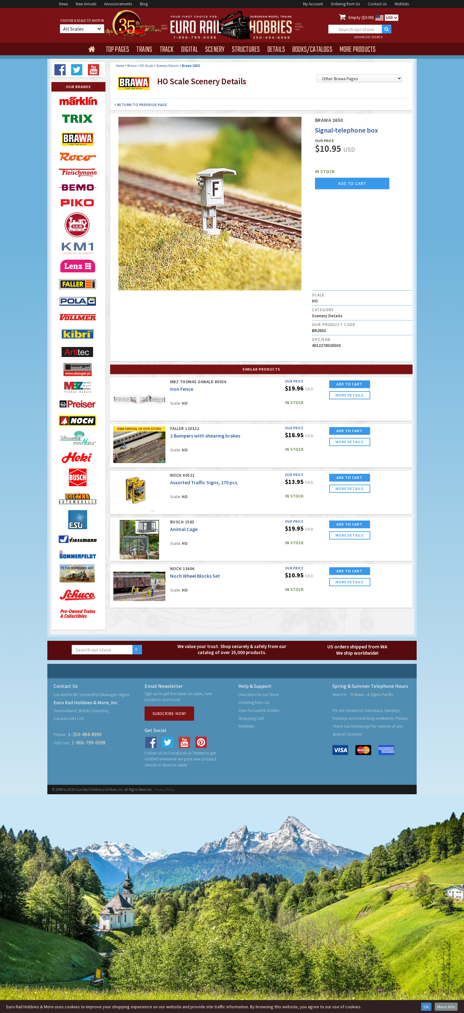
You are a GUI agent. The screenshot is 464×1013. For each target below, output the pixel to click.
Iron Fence (181, 389)
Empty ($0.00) (361, 17)
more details (350, 395)
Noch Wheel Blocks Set (195, 576)
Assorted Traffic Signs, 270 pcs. (204, 482)
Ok (426, 1007)
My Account (313, 4)
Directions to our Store (258, 694)
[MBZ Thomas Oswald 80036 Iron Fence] (139, 399)
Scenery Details (167, 65)
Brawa (132, 65)
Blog (144, 4)
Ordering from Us (345, 4)
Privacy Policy (164, 789)
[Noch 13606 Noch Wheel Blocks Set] (139, 586)
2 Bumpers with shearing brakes (205, 435)
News (63, 4)
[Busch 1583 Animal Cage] (139, 539)
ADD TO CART (349, 384)
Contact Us (377, 4)
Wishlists (402, 4)
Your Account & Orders (258, 710)
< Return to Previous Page (140, 104)
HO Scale (146, 65)
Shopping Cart (251, 718)
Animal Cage (184, 529)
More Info (446, 1007)
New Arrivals (86, 4)
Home (120, 65)
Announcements (118, 4)
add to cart (352, 183)
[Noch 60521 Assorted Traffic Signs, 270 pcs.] (139, 493)
